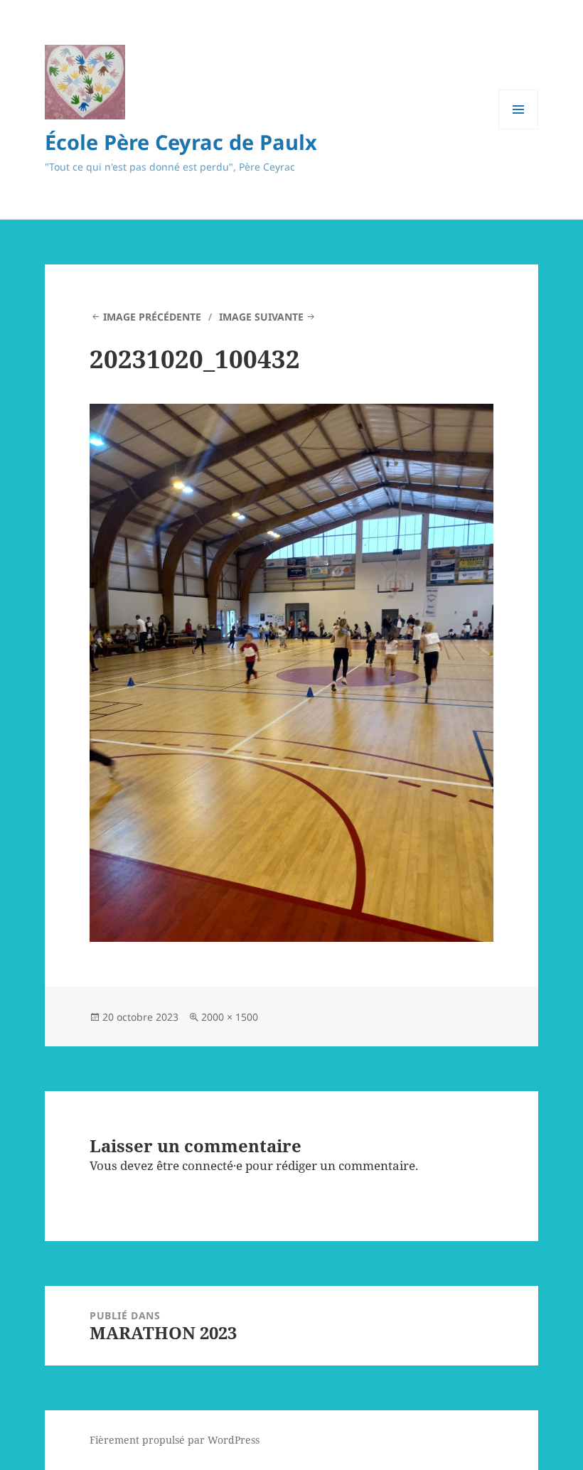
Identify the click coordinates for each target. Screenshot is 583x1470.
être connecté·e (199, 1165)
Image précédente (152, 316)
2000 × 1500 (229, 1017)
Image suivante (261, 316)
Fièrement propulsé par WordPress (175, 1440)
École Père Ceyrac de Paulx (181, 142)
